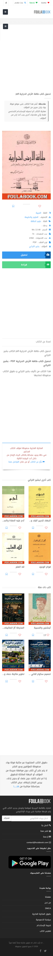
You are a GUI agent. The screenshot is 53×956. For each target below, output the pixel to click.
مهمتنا (44, 2)
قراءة (24, 264)
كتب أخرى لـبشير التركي (39, 480)
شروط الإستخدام (44, 925)
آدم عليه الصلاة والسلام (13, 521)
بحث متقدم (19, 2)
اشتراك (6, 818)
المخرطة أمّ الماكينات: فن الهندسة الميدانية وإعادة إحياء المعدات (13, 628)
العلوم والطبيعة (31, 217)
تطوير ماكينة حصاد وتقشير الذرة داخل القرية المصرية (13, 674)
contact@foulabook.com (37, 842)
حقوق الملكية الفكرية (41, 914)
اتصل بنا (45, 825)
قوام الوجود (45, 567)
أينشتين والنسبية (42, 628)
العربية (38, 213)
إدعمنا (46, 837)
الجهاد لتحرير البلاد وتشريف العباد (40, 521)
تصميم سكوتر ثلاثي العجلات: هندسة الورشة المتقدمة (40, 674)
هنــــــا (16, 786)
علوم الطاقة (36, 221)
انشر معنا (44, 831)
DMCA (48, 908)
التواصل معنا (13, 462)
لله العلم (20, 567)
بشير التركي (34, 246)
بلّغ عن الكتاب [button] (36, 462)
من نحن (48, 903)
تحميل (24, 255)
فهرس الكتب (45, 931)
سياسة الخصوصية (43, 920)
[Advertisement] (26, 60)
